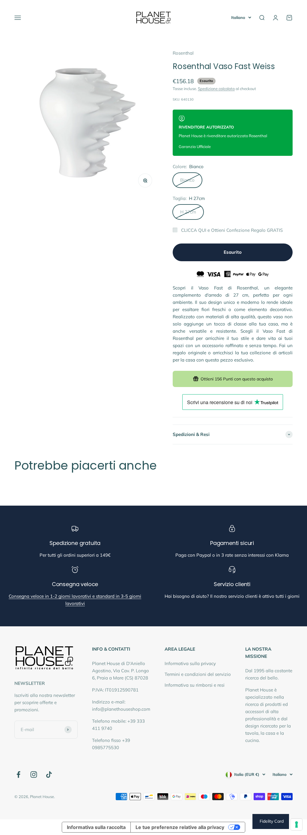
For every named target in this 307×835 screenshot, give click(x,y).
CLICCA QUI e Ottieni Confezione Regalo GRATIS (232, 230)
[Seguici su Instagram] (34, 774)
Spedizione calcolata (216, 88)
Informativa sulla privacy (190, 663)
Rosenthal (183, 53)
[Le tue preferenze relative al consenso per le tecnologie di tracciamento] (296, 824)
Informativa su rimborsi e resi (195, 685)
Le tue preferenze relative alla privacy (180, 827)
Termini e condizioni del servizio (198, 674)
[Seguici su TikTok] (49, 774)
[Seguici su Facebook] (18, 774)
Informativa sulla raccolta (96, 827)
